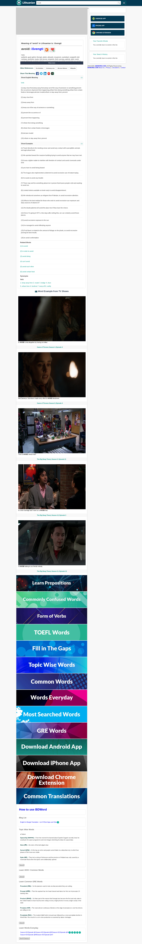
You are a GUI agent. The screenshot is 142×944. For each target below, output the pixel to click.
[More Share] (52, 74)
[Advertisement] (51, 21)
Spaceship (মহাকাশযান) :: (28, 838)
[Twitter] (42, 74)
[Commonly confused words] (51, 607)
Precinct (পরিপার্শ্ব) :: (26, 898)
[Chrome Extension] (51, 787)
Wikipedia (73, 68)
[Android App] (51, 754)
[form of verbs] (51, 623)
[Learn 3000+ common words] (51, 689)
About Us (101, 67)
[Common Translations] (51, 803)
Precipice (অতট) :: (26, 908)
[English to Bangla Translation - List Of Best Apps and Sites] (58, 823)
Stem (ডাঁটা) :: (24, 845)
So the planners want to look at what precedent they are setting (46, 886)
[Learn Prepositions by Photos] (51, 591)
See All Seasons (24, 938)
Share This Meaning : (28, 73)
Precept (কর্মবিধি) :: (26, 891)
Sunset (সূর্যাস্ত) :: (25, 850)
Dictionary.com (50, 68)
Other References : (27, 68)
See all (22, 865)
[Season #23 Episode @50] (72, 933)
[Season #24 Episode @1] (70, 933)
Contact (123, 67)
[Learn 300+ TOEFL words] (51, 640)
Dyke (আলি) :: (24, 857)
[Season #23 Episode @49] (75, 933)
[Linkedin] (45, 74)
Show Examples (51, 143)
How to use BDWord (33, 809)
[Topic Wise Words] (51, 672)
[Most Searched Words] (51, 722)
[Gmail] (49, 74)
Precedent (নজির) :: (26, 886)
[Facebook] (38, 74)
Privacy (108, 67)
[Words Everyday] (51, 705)
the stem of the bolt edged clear (34, 845)
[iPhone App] (51, 771)
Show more (51, 63)
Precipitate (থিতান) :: (26, 915)
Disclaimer (115, 67)
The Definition (39, 68)
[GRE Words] (51, 738)
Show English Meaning (51, 77)
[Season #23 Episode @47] (80, 933)
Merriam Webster (62, 68)
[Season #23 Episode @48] (77, 933)
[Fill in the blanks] (51, 656)
